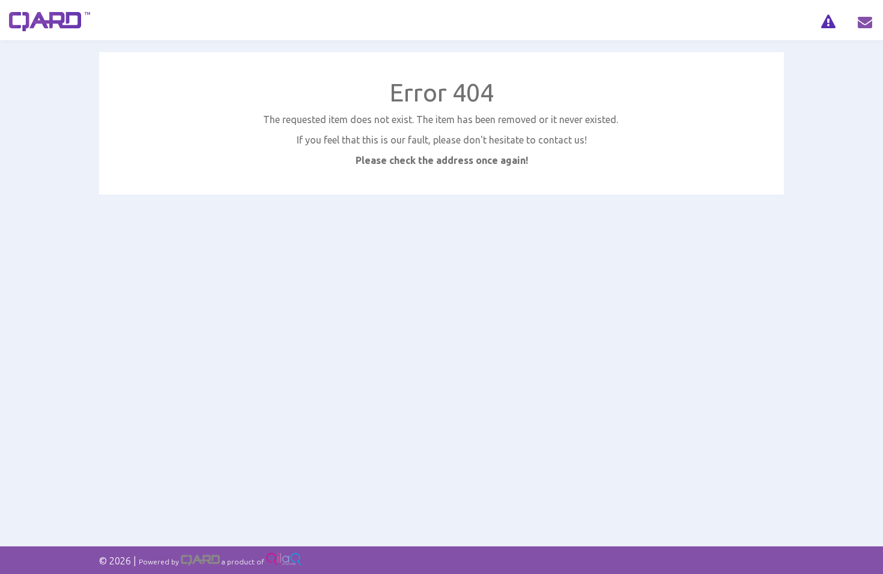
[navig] (828, 20)
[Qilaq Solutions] (284, 562)
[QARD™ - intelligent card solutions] (200, 562)
